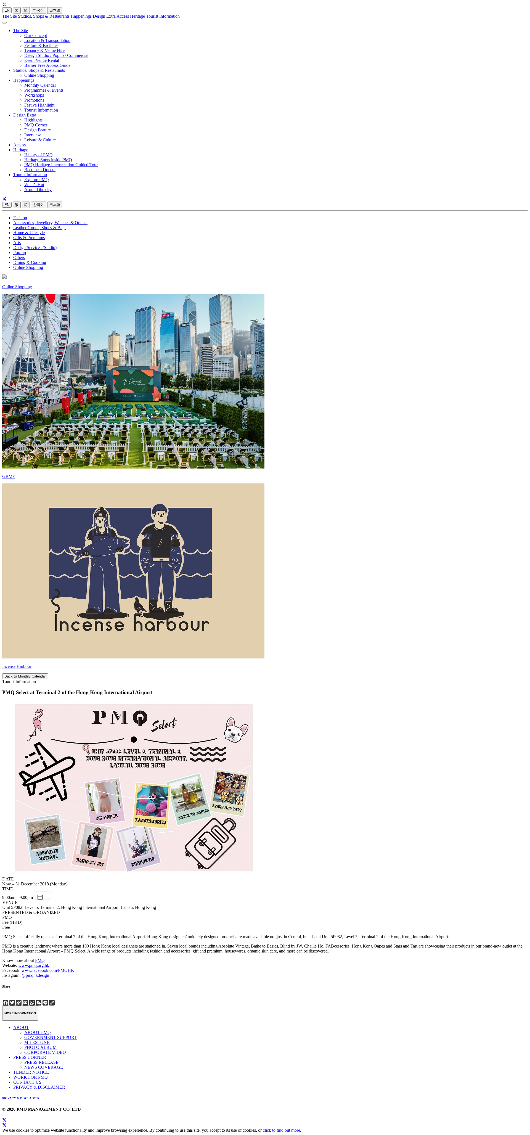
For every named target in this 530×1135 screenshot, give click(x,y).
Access (122, 16)
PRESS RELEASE (41, 1062)
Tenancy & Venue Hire (44, 50)
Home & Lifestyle (29, 232)
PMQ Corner (35, 125)
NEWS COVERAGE (43, 1067)
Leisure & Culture (40, 139)
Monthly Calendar (40, 85)
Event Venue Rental (41, 60)
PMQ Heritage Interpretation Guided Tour (61, 164)
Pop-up (19, 252)
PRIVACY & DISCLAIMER (39, 1087)
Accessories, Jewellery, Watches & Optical (50, 222)
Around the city (38, 189)
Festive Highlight (39, 105)
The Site (9, 16)
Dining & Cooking (29, 262)
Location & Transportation (47, 40)
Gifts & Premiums (29, 237)
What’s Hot (34, 184)
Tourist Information (163, 16)
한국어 (38, 10)
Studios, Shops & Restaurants (44, 16)
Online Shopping (39, 75)
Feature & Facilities (41, 45)
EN (6, 10)
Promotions (34, 100)
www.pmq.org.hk (33, 965)
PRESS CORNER (29, 1057)
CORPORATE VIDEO (45, 1052)
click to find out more (281, 1130)
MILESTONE (37, 1042)
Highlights (33, 120)
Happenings (81, 16)
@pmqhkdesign (35, 975)
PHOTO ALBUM (40, 1047)
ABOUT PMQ (37, 1032)
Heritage (137, 16)
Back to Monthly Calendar (25, 676)
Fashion (20, 217)
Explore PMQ (36, 179)
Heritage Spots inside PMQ (48, 159)
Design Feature (37, 130)
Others (19, 257)
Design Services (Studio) (35, 247)
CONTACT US (27, 1082)
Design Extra (104, 16)
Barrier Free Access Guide (47, 65)
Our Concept (35, 35)
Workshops (34, 95)
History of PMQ (38, 154)
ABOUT (21, 1027)
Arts (17, 242)
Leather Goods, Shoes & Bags (39, 227)
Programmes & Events (43, 90)
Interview (32, 135)
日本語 (54, 10)
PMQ (40, 960)
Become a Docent (39, 169)
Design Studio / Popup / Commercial (56, 55)
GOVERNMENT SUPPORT (50, 1037)
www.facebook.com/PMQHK (48, 970)
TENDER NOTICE (31, 1072)
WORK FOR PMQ (30, 1077)
